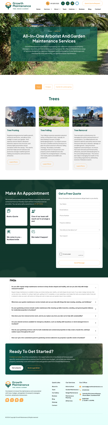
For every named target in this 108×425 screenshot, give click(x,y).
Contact (98, 9)
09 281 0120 (38, 204)
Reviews (82, 9)
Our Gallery (55, 393)
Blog (89, 9)
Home (38, 9)
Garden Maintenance (72, 389)
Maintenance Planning (70, 396)
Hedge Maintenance (72, 393)
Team (64, 9)
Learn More (14, 162)
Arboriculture (70, 386)
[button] (48, 9)
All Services (69, 401)
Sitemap (54, 402)
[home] (20, 5)
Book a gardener (34, 368)
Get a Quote (16, 368)
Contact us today (15, 357)
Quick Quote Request (92, 3)
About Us (55, 386)
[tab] (38, 86)
